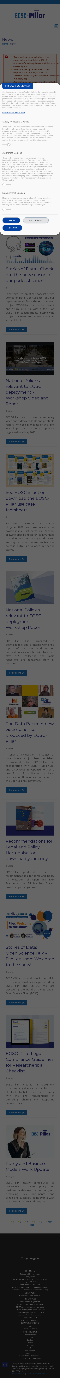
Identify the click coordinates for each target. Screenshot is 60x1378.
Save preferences (36, 220)
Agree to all (12, 227)
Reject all (11, 220)
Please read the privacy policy (13, 113)
